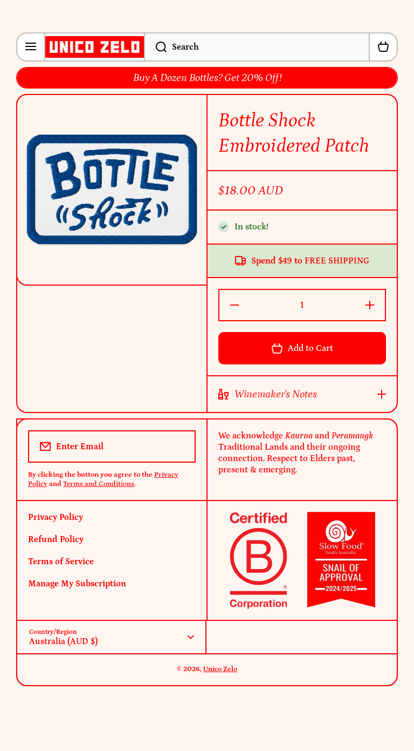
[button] (383, 46)
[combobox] (257, 47)
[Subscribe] (180, 446)
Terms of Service (61, 561)
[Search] (155, 47)
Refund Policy (56, 539)
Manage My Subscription (77, 583)
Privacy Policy (55, 517)
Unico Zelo (220, 669)
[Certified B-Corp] (302, 560)
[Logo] (94, 46)
